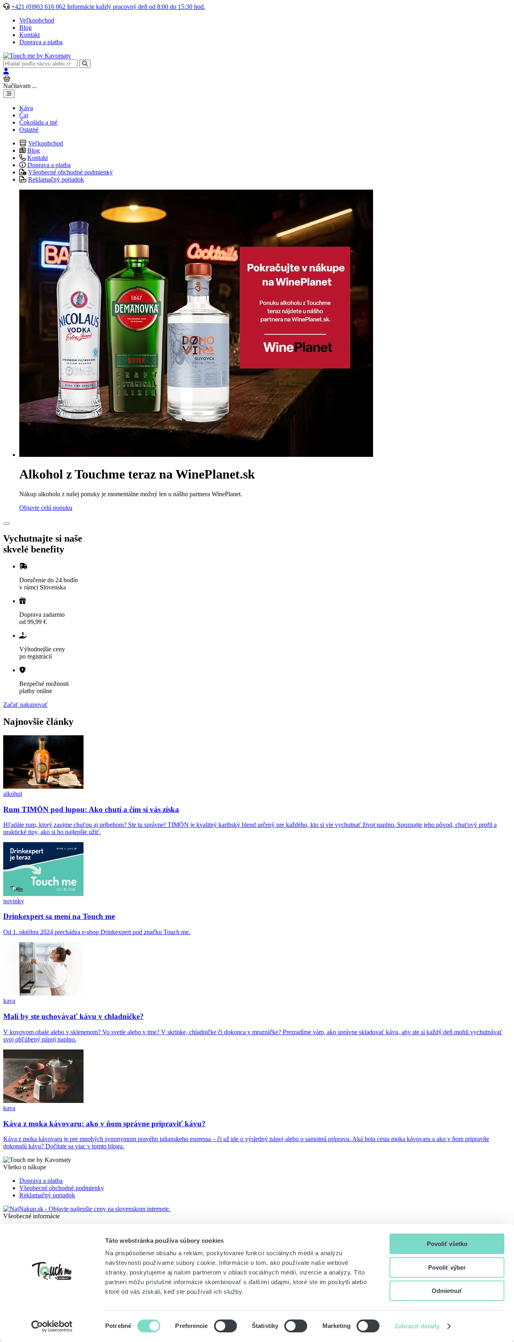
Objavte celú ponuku (45, 507)
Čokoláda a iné (38, 122)
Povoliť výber (447, 1267)
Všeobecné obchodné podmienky (70, 172)
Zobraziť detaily (417, 1326)
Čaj (23, 115)
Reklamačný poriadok (56, 179)
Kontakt (29, 34)
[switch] (225, 1325)
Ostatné (29, 129)
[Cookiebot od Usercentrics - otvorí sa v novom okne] (52, 1326)
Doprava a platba (41, 42)
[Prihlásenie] (6, 71)
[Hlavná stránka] (37, 55)
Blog (25, 27)
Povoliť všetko (447, 1243)
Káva (26, 107)
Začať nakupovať (25, 704)
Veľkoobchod (36, 20)
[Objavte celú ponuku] (196, 454)
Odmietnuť (447, 1290)
